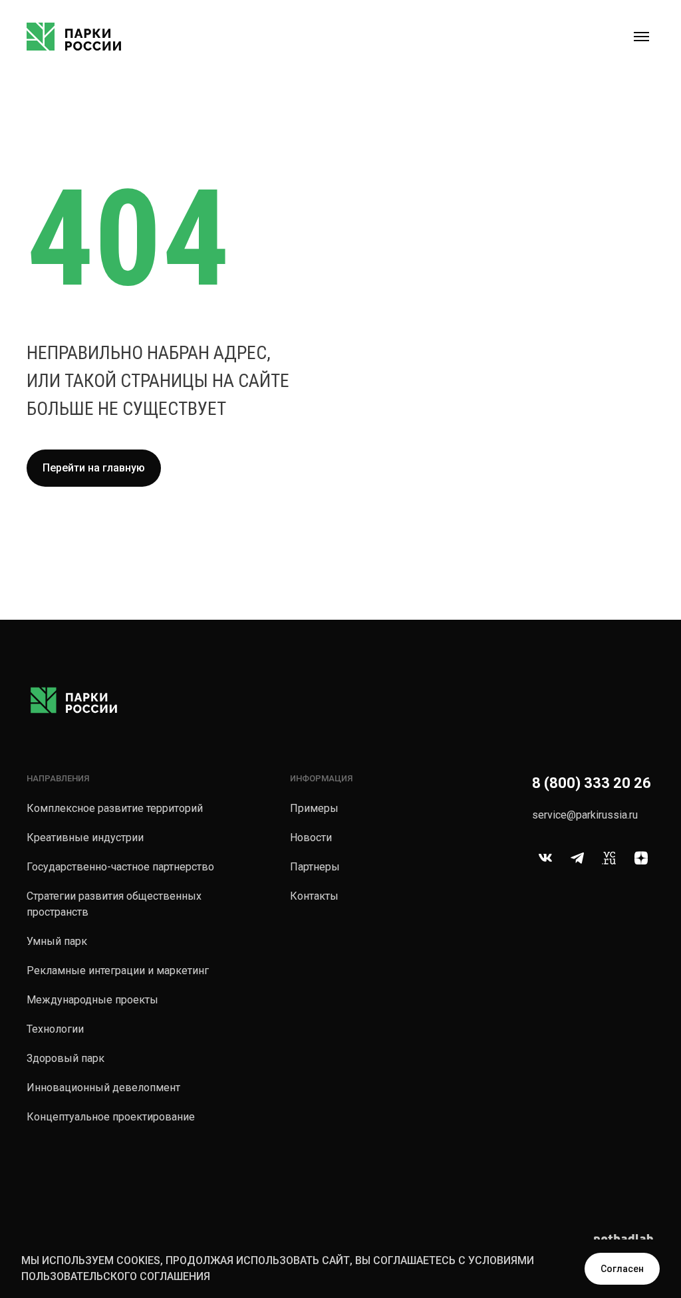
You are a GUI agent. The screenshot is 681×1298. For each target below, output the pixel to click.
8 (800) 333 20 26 (591, 783)
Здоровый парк (65, 1058)
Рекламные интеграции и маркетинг (118, 970)
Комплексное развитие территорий (115, 808)
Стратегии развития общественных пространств (114, 904)
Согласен (622, 1268)
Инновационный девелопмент (103, 1087)
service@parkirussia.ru (585, 815)
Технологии (55, 1029)
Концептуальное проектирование (111, 1116)
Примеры (314, 808)
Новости (311, 837)
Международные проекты (92, 999)
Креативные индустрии (85, 837)
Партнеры (315, 866)
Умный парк (57, 941)
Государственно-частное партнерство (120, 866)
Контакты (314, 896)
